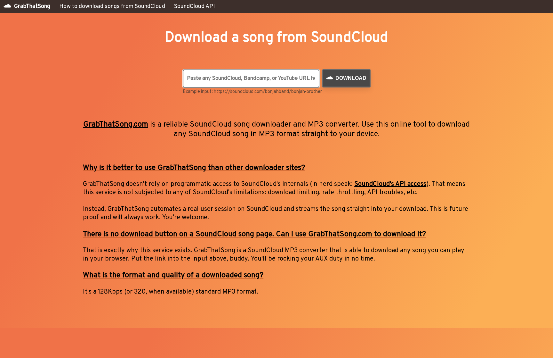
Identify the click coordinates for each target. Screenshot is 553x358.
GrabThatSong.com (115, 124)
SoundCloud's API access (390, 184)
